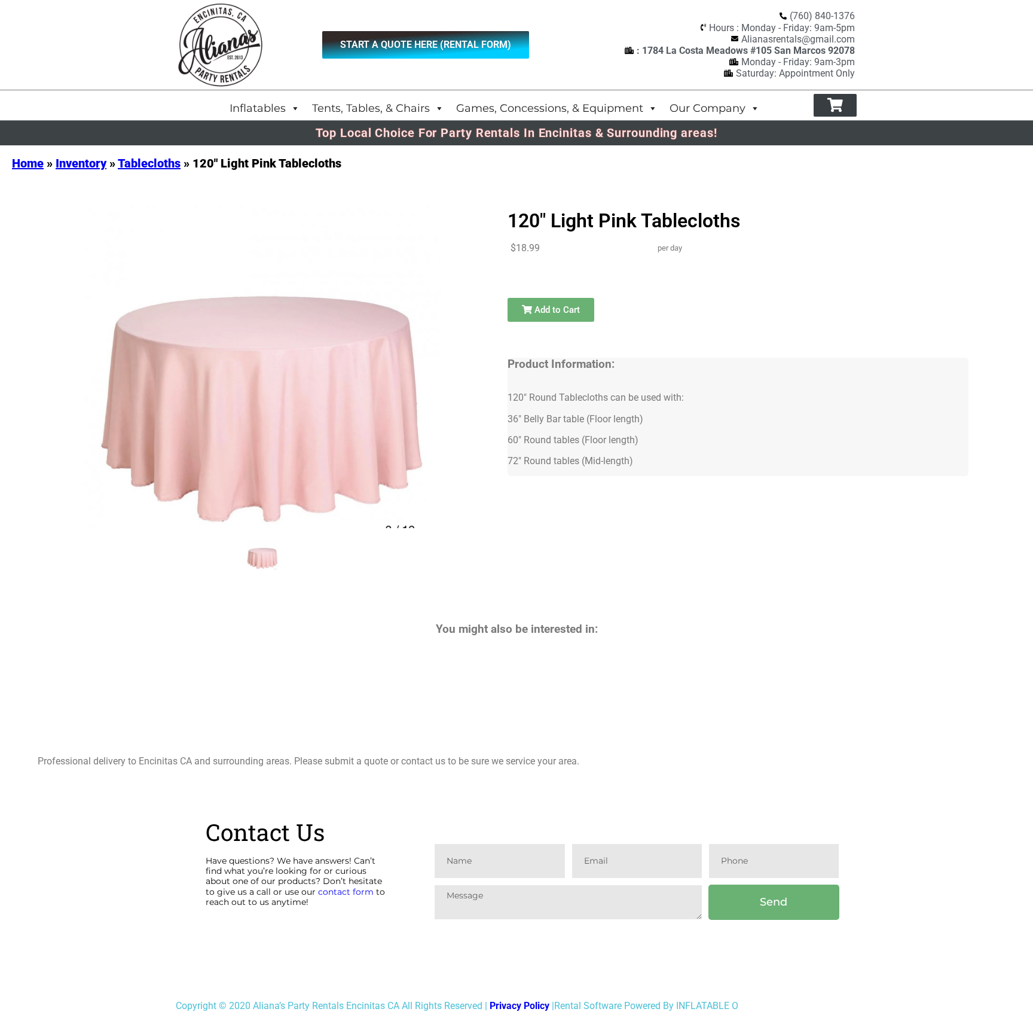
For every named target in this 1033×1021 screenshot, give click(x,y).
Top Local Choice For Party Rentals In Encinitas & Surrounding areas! (516, 133)
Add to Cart (556, 309)
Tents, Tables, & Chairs (371, 108)
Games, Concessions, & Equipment (549, 108)
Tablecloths (149, 163)
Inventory (81, 163)
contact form (346, 891)
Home (28, 163)
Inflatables (258, 108)
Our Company (707, 108)
